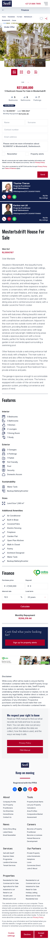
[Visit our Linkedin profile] (25, 789)
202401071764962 (34, 213)
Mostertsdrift (6, 20)
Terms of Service (10, 168)
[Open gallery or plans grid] (21, 72)
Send (42, 174)
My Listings (43, 198)
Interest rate (6, 591)
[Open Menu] (46, 4)
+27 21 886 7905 (33, 4)
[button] (2, 42)
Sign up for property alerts (25, 642)
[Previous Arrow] (3, 10)
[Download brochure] (36, 72)
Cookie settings (11, 934)
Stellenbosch (28, 17)
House (14, 20)
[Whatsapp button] (14, 197)
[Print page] (29, 72)
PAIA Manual (25, 750)
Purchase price (8, 580)
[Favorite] (41, 19)
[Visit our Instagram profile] (30, 789)
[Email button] (9, 197)
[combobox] (26, 82)
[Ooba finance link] (40, 573)
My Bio (45, 196)
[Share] (46, 19)
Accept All (41, 934)
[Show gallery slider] (14, 72)
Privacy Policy (40, 162)
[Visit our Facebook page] (15, 789)
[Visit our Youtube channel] (35, 789)
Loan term (29, 591)
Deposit (29, 580)
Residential (11, 17)
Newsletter (12, 154)
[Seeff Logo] (7, 4)
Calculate (25, 606)
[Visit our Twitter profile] (20, 789)
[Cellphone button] (4, 197)
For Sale (19, 17)
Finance (25, 10)
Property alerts (37, 154)
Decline (27, 934)
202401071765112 (34, 191)
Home (4, 17)
